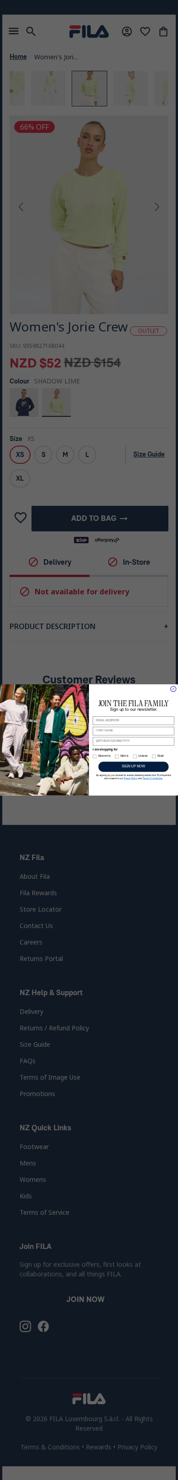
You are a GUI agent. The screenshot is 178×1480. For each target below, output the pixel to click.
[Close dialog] (173, 689)
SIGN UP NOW (133, 766)
